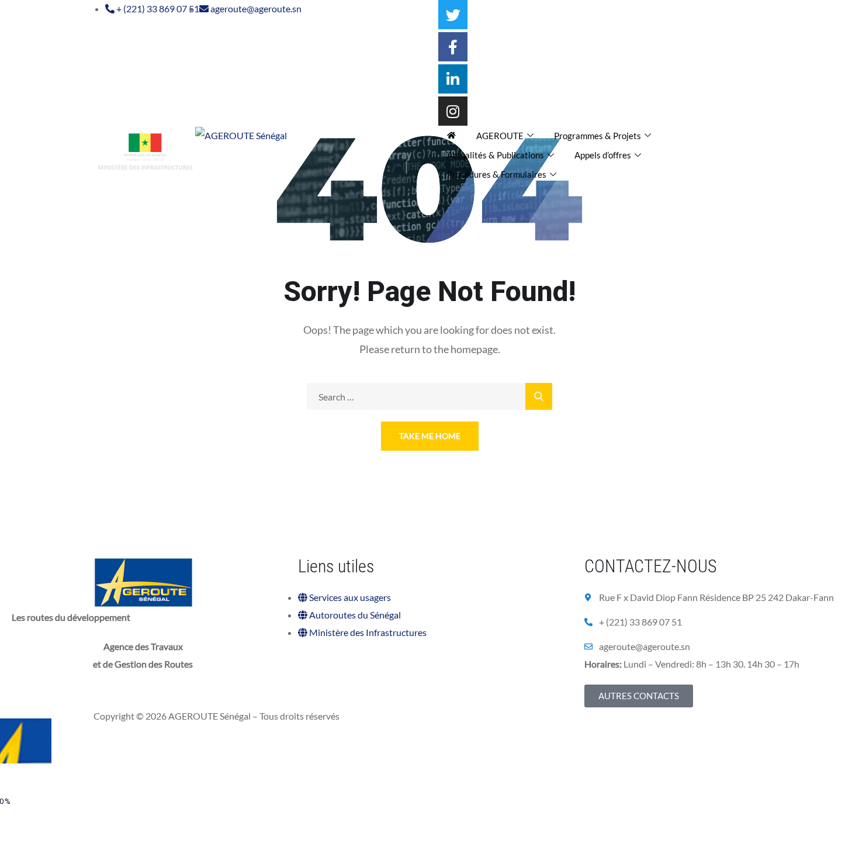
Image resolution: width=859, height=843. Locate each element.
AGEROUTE (500, 135)
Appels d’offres (602, 155)
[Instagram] (452, 111)
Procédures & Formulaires (496, 174)
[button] (638, 696)
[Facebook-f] (452, 46)
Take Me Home (429, 436)
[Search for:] (429, 396)
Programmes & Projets (597, 135)
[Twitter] (452, 14)
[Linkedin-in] (452, 79)
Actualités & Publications (495, 155)
